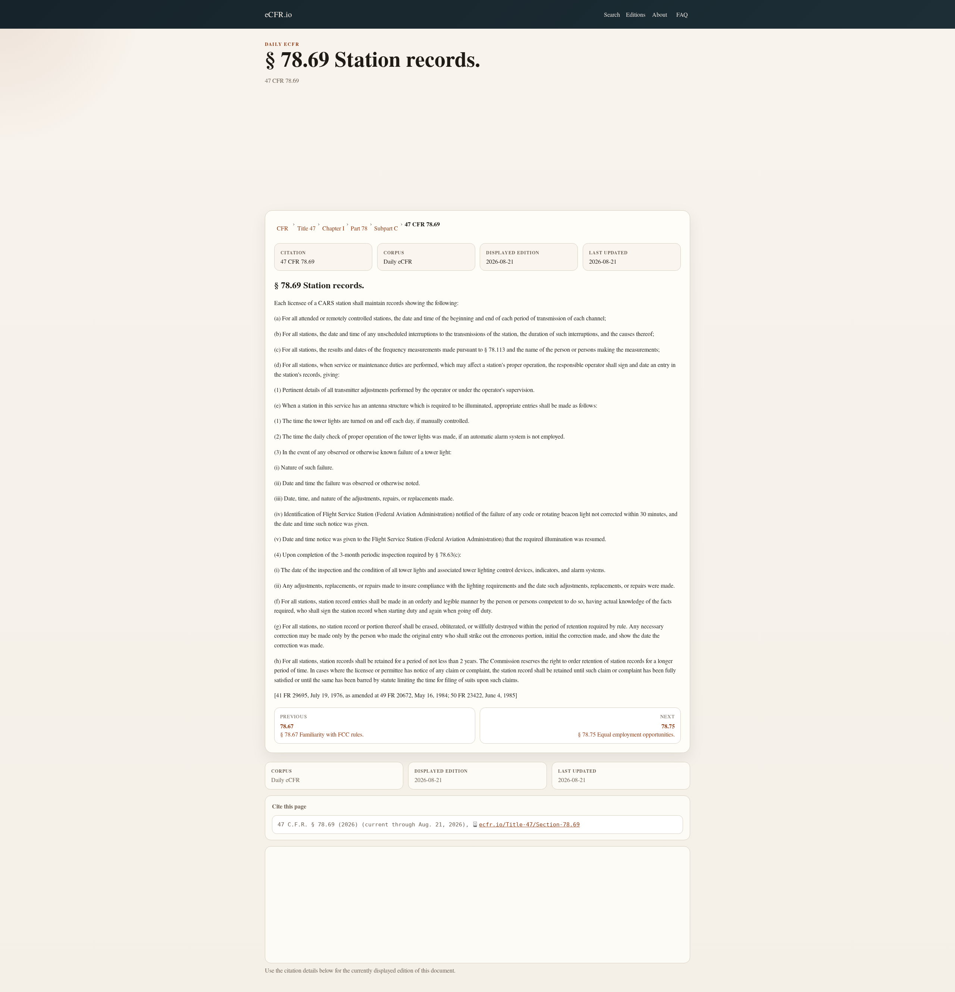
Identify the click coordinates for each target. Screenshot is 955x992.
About (659, 14)
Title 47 (306, 228)
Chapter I (333, 228)
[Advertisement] (477, 154)
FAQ (682, 14)
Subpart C (386, 228)
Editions (635, 14)
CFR (282, 228)
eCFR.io (278, 14)
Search (612, 14)
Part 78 (359, 228)
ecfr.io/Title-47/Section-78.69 (529, 824)
